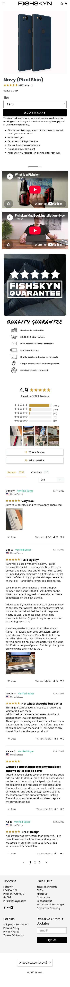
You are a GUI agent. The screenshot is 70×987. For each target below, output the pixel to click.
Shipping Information (15, 924)
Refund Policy (11, 928)
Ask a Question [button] (37, 460)
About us (42, 894)
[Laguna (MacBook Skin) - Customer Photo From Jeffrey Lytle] (41, 441)
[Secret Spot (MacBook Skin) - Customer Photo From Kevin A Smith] (53, 431)
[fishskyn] (35, 4)
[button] (55, 537)
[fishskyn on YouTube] (8, 908)
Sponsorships (44, 901)
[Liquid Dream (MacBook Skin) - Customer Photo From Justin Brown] (41, 431)
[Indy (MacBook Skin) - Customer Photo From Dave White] (16, 431)
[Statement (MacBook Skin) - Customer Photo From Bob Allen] (28, 431)
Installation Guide (47, 886)
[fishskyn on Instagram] (11, 908)
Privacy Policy (11, 931)
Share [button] (13, 537)
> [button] (46, 862)
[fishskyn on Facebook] (4, 908)
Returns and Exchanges (50, 904)
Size (6, 98)
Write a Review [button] (37, 452)
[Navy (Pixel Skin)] (34, 42)
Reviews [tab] (12, 472)
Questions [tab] (36, 472)
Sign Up (52, 940)
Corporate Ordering (48, 908)
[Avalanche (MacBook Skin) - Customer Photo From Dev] (16, 441)
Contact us (43, 897)
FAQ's (40, 890)
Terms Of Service (13, 935)
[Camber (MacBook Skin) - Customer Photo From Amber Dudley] (53, 441)
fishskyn (38, 972)
